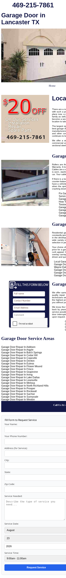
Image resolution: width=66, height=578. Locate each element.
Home (52, 85)
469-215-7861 (33, 5)
